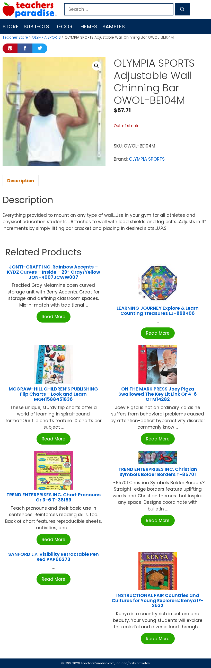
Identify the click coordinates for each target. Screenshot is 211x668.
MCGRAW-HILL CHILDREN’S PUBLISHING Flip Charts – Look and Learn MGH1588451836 (53, 394)
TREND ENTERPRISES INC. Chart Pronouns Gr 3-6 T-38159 (53, 497)
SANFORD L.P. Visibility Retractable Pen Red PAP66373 (53, 556)
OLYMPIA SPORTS (46, 37)
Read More (53, 317)
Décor (63, 26)
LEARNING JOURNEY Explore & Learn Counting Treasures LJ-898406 (158, 310)
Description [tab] (20, 181)
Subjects (36, 26)
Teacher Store (15, 37)
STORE (11, 26)
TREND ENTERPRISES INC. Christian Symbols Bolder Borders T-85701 (157, 472)
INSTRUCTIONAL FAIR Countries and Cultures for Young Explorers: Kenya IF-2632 (158, 600)
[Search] (182, 9)
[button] (96, 66)
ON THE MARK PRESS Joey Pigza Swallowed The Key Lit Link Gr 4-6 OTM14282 (157, 394)
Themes (87, 26)
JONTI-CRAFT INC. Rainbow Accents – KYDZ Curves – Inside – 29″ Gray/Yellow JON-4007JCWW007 (53, 272)
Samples (113, 26)
